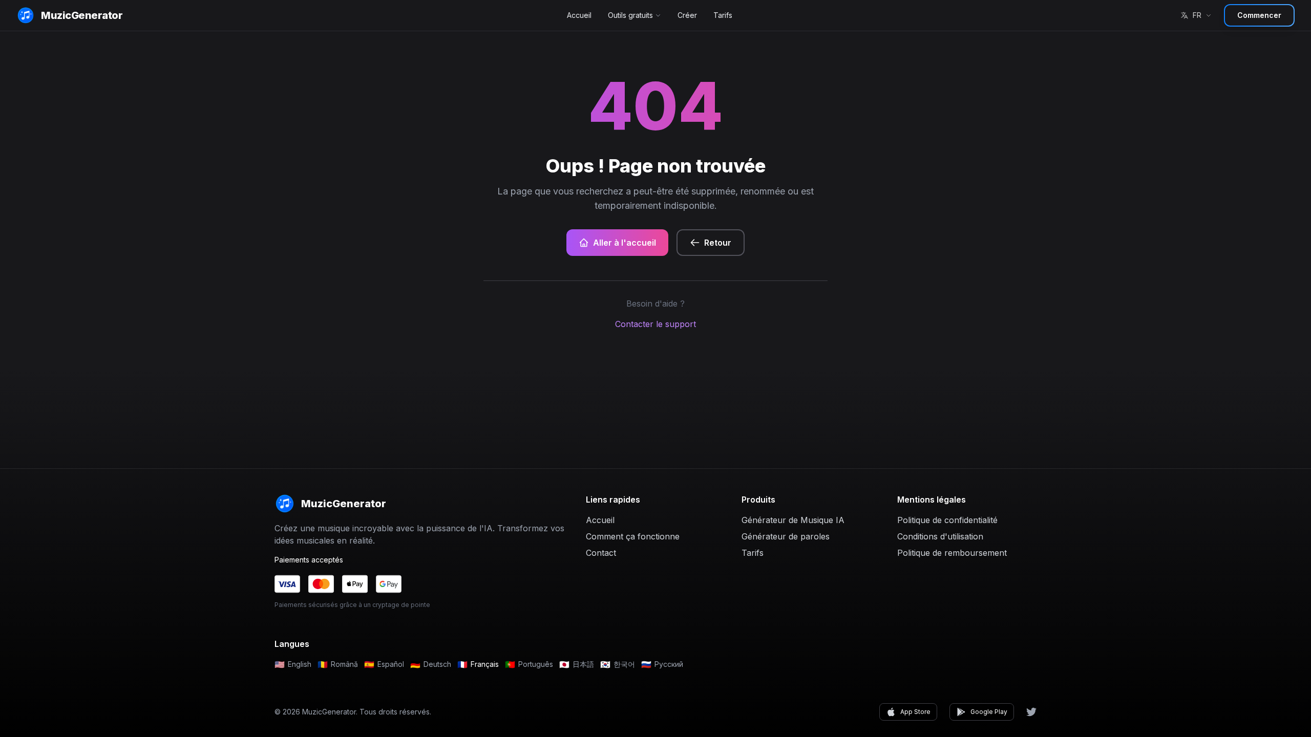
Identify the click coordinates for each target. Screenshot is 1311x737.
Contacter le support (655, 324)
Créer (687, 15)
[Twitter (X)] (1031, 712)
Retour (717, 242)
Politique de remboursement (952, 553)
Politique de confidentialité (947, 520)
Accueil (579, 15)
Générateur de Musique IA (793, 520)
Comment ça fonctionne (633, 536)
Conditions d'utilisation (940, 536)
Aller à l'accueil (624, 242)
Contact (601, 553)
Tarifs (722, 15)
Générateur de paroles (786, 536)
